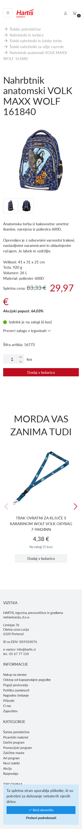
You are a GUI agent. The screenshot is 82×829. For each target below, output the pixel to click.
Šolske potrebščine (25, 29)
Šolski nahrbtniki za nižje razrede (37, 46)
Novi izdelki (11, 763)
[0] (74, 13)
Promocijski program (17, 748)
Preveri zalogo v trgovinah (25, 330)
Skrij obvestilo (42, 809)
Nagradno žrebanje (16, 695)
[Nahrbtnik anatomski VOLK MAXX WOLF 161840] (41, 133)
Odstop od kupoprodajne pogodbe (27, 679)
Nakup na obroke (15, 674)
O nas (7, 706)
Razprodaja (10, 773)
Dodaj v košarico (41, 372)
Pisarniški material (15, 737)
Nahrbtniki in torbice (27, 35)
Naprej (75, 506)
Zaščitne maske (13, 753)
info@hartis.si (26, 649)
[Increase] (20, 357)
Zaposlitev (10, 711)
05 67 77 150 (19, 654)
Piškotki (9, 700)
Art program (11, 758)
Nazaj (6, 506)
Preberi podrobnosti (41, 817)
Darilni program (13, 742)
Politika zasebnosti (16, 690)
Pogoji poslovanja (15, 685)
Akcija (7, 768)
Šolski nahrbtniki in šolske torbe (36, 40)
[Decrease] (20, 361)
